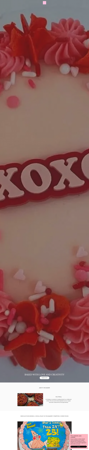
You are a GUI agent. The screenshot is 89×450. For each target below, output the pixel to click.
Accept (78, 446)
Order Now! (44, 377)
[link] (44, 2)
